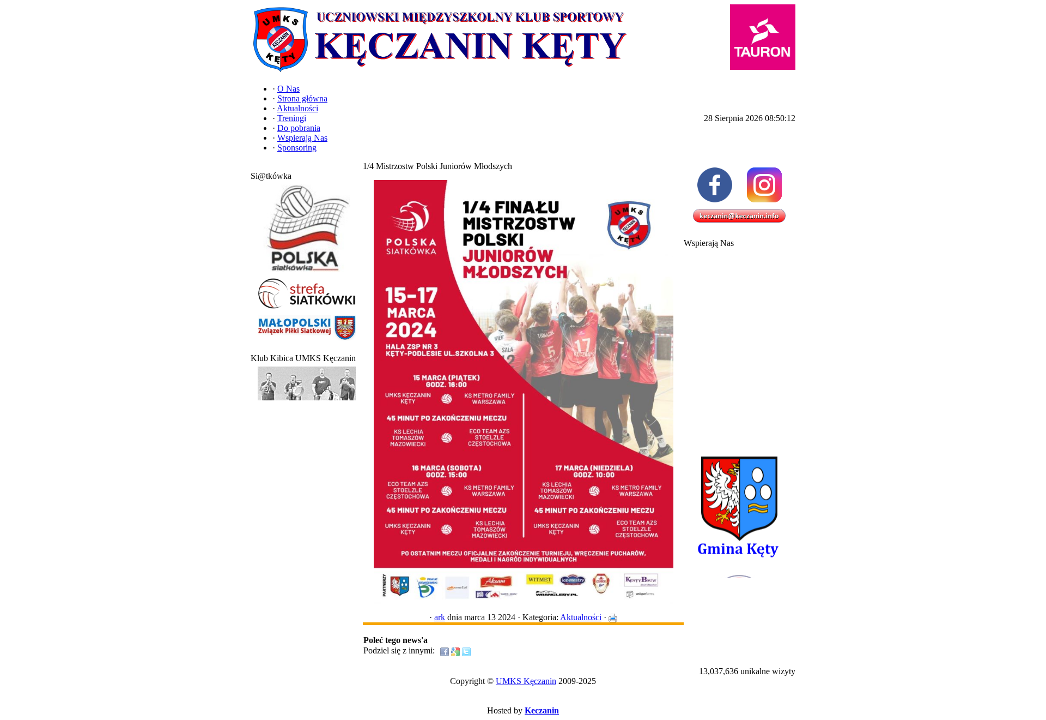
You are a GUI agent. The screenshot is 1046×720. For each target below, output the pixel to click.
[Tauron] (762, 37)
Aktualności (580, 617)
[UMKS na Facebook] (714, 184)
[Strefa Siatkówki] (307, 309)
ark (439, 617)
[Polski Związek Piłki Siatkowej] (306, 272)
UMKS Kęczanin (526, 681)
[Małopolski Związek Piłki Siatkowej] (307, 340)
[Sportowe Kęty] (307, 400)
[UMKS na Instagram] (764, 184)
